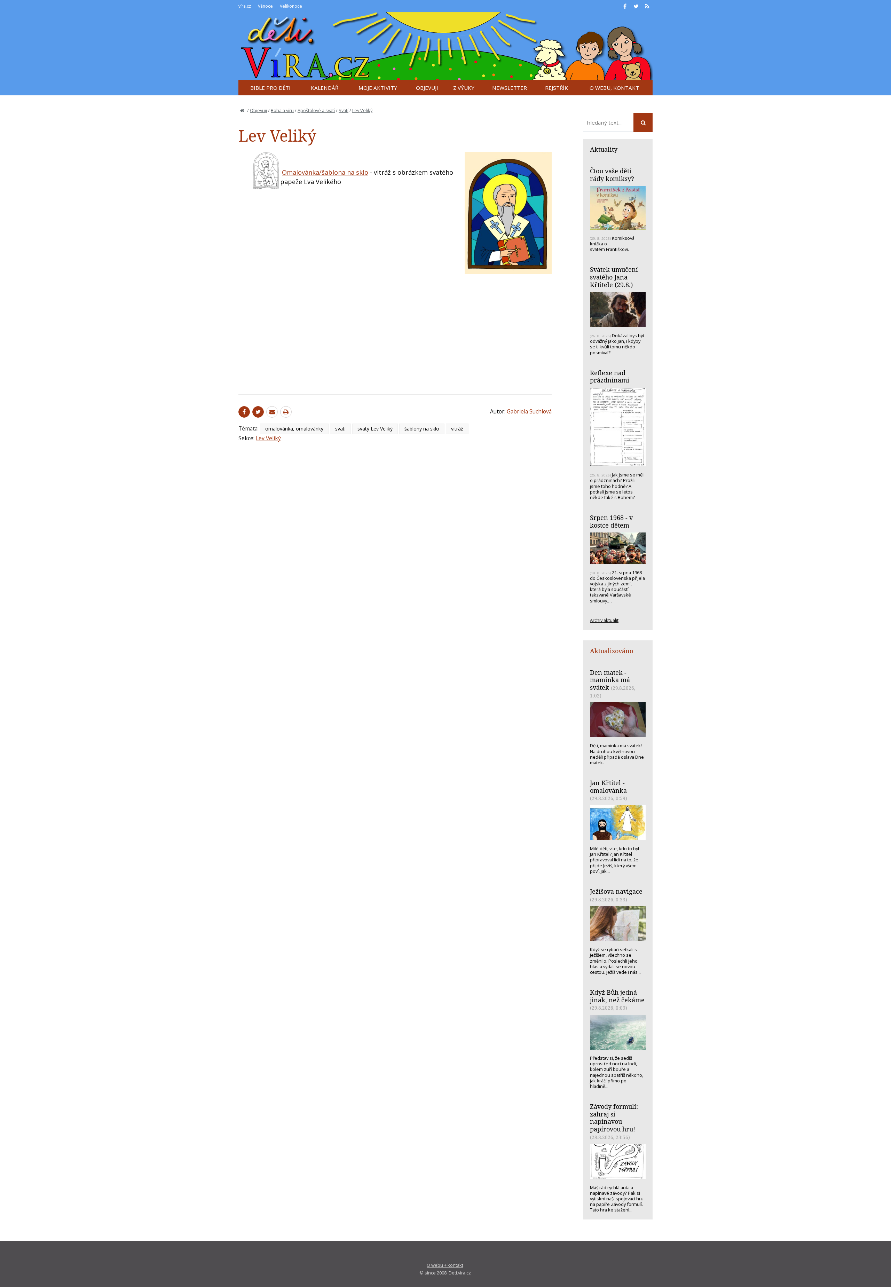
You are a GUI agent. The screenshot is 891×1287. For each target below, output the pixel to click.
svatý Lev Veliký (375, 428)
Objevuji (258, 110)
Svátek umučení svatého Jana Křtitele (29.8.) (614, 277)
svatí (340, 428)
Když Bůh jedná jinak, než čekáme (617, 996)
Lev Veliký (362, 110)
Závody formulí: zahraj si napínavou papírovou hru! (614, 1117)
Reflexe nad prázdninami (609, 377)
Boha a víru (282, 110)
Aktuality (603, 149)
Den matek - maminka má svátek (610, 680)
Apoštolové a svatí (316, 110)
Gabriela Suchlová (529, 411)
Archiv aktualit (604, 620)
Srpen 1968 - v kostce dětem (611, 521)
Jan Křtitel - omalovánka (608, 787)
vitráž (457, 428)
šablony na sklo (421, 428)
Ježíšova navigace (616, 891)
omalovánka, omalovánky (294, 428)
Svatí (343, 110)
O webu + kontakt (445, 1265)
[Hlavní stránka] (242, 110)
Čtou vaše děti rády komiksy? (612, 175)
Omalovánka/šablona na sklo (325, 172)
